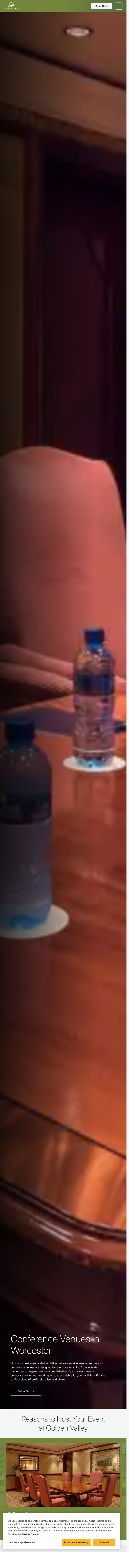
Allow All (104, 1542)
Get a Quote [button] (26, 1391)
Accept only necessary (76, 1542)
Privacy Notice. (30, 1534)
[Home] (11, 6)
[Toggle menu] (119, 6)
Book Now (101, 6)
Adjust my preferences (22, 1542)
